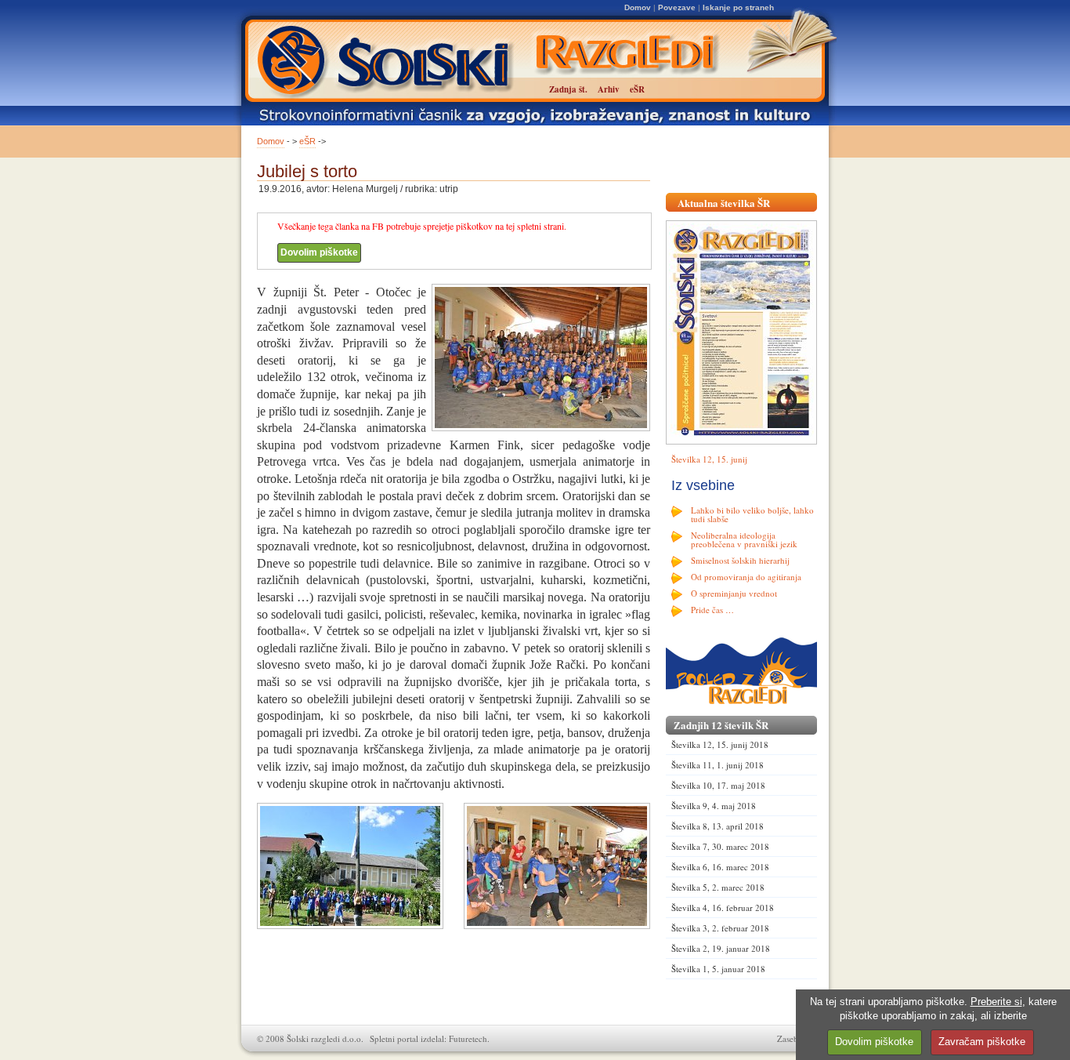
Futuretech (468, 1038)
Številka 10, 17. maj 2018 (718, 785)
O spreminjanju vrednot (734, 593)
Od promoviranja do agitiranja (746, 577)
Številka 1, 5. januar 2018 (718, 969)
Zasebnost (795, 1038)
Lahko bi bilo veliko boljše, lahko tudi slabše (752, 514)
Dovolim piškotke (319, 252)
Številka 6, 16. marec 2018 (720, 867)
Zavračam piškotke (981, 1041)
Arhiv (609, 89)
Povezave (677, 7)
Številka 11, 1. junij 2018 (717, 765)
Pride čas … (712, 609)
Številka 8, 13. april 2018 (717, 826)
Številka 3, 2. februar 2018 (720, 928)
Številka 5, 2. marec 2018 (718, 887)
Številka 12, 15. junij (709, 459)
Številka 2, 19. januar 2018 (720, 948)
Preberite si (996, 1001)
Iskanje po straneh (738, 7)
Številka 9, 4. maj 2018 (713, 805)
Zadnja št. (568, 89)
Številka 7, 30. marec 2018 (720, 846)
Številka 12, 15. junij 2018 (719, 744)
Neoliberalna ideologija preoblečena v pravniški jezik (744, 539)
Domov (637, 7)
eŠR (307, 141)
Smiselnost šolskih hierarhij (740, 560)
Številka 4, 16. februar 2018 (722, 907)
